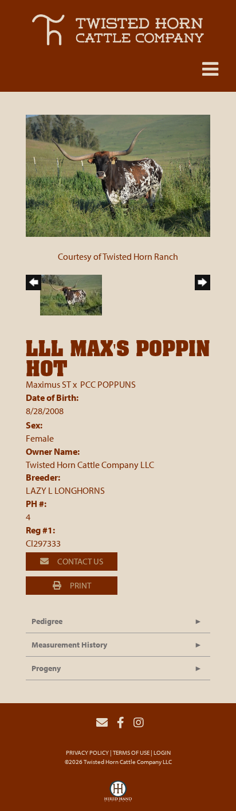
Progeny (46, 668)
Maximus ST (48, 384)
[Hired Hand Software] (118, 794)
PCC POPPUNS (108, 384)
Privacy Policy (87, 752)
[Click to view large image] (118, 175)
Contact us (79, 561)
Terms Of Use (131, 752)
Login (162, 752)
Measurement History (69, 645)
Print (79, 585)
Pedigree (47, 621)
